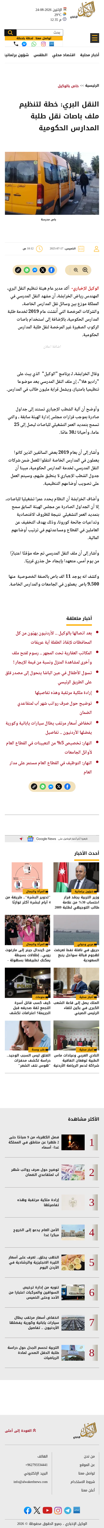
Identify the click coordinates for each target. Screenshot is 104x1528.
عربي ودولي (85, 944)
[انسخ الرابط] (18, 270)
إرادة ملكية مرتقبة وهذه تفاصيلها (63, 693)
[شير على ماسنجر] (34, 270)
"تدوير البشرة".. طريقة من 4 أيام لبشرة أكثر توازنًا (28, 900)
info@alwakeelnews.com (31, 1482)
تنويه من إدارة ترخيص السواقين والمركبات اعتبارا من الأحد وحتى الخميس (34, 1292)
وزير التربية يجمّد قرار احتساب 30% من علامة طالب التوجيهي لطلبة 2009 (77, 902)
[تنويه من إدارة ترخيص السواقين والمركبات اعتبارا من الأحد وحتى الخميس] (73, 1292)
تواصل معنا (86, 1473)
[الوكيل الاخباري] (85, 1431)
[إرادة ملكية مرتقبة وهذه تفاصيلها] (73, 1202)
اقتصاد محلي (63, 55)
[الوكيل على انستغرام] (58, 1510)
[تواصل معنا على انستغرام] (43, 44)
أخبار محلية (89, 55)
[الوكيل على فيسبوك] (27, 1510)
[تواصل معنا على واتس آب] (33, 44)
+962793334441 (36, 1465)
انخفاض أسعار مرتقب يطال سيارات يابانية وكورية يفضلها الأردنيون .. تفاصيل (34, 1322)
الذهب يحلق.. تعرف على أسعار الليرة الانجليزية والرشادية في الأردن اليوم (33, 1262)
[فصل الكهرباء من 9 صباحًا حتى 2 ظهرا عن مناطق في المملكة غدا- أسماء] (73, 1142)
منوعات (40, 997)
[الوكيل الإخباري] (83, 12)
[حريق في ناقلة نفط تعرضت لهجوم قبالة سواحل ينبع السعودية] (76, 930)
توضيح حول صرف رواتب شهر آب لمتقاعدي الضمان (35, 1172)
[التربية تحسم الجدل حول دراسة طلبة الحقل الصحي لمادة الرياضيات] (73, 1353)
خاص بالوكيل (68, 86)
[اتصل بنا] (16, 44)
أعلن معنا (88, 1490)
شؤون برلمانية (16, 55)
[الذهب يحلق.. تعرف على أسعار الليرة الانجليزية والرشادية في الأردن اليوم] (73, 1262)
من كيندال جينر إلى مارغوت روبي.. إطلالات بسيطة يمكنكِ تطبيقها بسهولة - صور (28, 955)
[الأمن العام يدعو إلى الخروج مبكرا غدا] (73, 1232)
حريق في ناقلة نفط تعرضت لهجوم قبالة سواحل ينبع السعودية (76, 955)
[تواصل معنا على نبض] (51, 44)
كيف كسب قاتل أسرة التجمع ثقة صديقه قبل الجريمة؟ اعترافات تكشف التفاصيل (30, 1008)
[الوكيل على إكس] (36, 1510)
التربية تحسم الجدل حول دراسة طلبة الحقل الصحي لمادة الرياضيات (33, 1352)
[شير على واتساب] (27, 270)
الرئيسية (92, 85)
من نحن (89, 1456)
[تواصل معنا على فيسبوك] (24, 44)
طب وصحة (38, 1049)
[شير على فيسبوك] (51, 270)
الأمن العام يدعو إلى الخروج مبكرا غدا (36, 1232)
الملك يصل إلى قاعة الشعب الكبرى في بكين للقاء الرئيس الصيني (76, 1008)
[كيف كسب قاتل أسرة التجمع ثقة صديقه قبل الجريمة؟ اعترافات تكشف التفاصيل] (28, 983)
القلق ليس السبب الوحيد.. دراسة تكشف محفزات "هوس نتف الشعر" (29, 1060)
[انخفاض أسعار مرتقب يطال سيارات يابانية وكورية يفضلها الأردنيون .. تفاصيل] (73, 1323)
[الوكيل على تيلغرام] (67, 1510)
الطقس (40, 55)
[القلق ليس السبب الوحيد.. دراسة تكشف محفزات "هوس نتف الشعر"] (28, 1035)
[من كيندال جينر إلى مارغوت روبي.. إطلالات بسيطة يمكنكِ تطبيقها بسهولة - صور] (28, 930)
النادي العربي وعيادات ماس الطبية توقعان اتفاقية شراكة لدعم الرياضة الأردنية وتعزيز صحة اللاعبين (76, 1060)
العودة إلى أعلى (19, 1430)
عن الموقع (87, 1465)
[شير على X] (43, 270)
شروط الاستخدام (83, 1482)
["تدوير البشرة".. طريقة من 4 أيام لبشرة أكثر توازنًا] (28, 877)
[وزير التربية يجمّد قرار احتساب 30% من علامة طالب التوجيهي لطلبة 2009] (76, 877)
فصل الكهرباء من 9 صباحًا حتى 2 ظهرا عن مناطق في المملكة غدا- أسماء (33, 1142)
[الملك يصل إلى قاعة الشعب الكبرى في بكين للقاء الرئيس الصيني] (76, 983)
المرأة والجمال (35, 891)
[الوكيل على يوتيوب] (47, 1510)
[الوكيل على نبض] (76, 1510)
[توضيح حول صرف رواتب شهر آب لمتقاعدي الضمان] (73, 1172)
